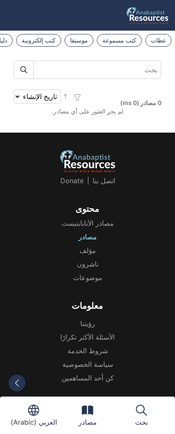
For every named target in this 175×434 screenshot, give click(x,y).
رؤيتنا (87, 323)
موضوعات (87, 277)
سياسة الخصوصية (87, 364)
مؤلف (87, 250)
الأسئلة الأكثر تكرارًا (87, 337)
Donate (72, 180)
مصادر (88, 237)
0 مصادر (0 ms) (140, 102)
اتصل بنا (104, 180)
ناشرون (88, 264)
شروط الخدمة (88, 350)
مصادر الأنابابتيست (88, 223)
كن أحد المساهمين (88, 378)
